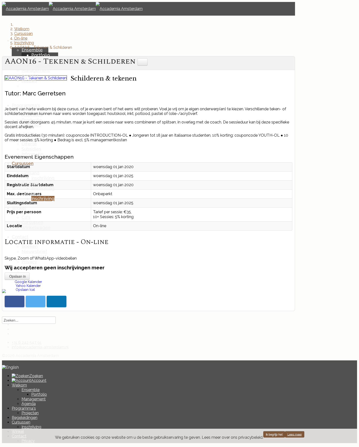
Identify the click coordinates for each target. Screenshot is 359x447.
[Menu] (3, 22)
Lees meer (294, 434)
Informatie (32, 154)
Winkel (19, 207)
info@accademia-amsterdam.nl (40, 347)
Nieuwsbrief (34, 251)
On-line (29, 193)
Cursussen (22, 163)
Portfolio (40, 55)
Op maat (30, 183)
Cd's (26, 217)
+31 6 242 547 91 (27, 342)
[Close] (3, 362)
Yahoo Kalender (28, 286)
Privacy (29, 261)
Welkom (19, 385)
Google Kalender (28, 282)
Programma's (26, 105)
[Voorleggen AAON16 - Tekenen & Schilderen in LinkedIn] (56, 301)
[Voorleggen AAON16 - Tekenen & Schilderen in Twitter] (35, 301)
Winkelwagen (35, 227)
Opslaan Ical (25, 290)
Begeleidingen (24, 417)
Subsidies (31, 149)
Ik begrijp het (274, 434)
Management (35, 70)
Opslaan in (17, 276)
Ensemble (32, 49)
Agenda (29, 75)
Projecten (30, 413)
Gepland (30, 172)
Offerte (29, 143)
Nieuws (29, 80)
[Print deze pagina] (142, 61)
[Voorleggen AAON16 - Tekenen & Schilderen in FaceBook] (14, 301)
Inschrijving (42, 178)
